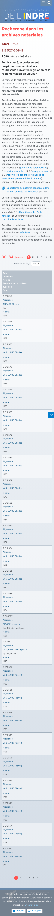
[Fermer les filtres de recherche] (51, 415)
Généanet (25, 232)
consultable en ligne (12, 219)
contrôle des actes (14, 171)
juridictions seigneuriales (33, 168)
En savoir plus (31, 905)
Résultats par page (22, 264)
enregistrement (40, 171)
